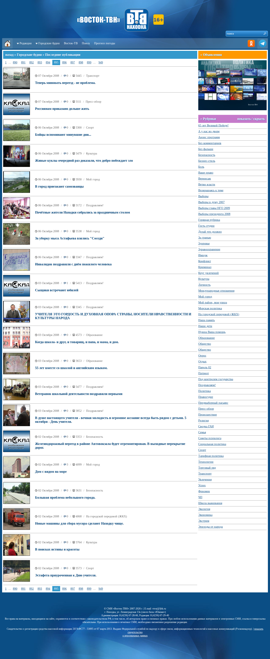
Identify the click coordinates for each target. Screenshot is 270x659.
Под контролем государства (215, 379)
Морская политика (210, 308)
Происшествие (207, 414)
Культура (91, 153)
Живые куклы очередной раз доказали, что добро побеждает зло (84, 160)
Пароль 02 (204, 367)
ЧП (200, 497)
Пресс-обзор (93, 101)
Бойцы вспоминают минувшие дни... (63, 134)
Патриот (203, 373)
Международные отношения (216, 290)
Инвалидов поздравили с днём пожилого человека (73, 264)
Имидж (203, 255)
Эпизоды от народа (210, 526)
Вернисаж (204, 178)
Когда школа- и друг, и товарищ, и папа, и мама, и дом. (77, 342)
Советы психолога (209, 438)
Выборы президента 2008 (214, 214)
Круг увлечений (208, 273)
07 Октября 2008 (48, 75)
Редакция (25, 43)
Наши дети (205, 326)
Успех (202, 485)
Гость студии (206, 225)
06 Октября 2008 (48, 127)
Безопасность (94, 436)
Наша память (206, 320)
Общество (204, 343)
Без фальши (205, 149)
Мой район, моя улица (212, 302)
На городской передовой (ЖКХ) (106, 516)
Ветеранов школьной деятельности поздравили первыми (78, 394)
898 (81, 62)
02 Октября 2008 (48, 436)
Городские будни (49, 43)
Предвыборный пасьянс (213, 402)
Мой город (93, 179)
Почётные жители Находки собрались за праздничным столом (82, 212)
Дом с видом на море (51, 471)
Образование (94, 335)
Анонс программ (209, 137)
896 (64, 62)
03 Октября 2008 (48, 283)
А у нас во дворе (209, 131)
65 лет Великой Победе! (213, 125)
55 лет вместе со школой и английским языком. (71, 368)
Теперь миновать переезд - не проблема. (65, 83)
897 (72, 62)
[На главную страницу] (7, 47)
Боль (201, 166)
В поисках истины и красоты (57, 549)
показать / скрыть (251, 119)
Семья (202, 432)
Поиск (86, 43)
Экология (204, 509)
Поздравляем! (95, 205)
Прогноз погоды (104, 43)
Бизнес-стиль (206, 160)
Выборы (203, 196)
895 (56, 62)
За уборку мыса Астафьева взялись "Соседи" (69, 238)
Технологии (205, 461)
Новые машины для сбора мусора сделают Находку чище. (79, 523)
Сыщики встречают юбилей (56, 290)
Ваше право (205, 172)
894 (48, 62)
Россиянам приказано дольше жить (62, 108)
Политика (204, 391)
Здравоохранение (209, 249)
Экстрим (203, 520)
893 (40, 62)
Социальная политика (212, 444)
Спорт (90, 127)
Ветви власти (206, 184)
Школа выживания (210, 503)
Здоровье (204, 243)
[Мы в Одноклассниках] (251, 47)
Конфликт (204, 261)
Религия (203, 420)
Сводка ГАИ (206, 426)
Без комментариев (209, 143)
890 (15, 62)
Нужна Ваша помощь (211, 332)
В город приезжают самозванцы (59, 186)
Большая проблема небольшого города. (65, 497)
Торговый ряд (207, 467)
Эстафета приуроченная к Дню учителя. (65, 575)
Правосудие (205, 397)
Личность (204, 284)
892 (31, 62)
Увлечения (205, 479)
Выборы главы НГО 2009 (214, 208)
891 (23, 62)
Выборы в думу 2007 (211, 202)
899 (89, 62)
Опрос (202, 355)
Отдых (202, 361)
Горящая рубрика (209, 219)
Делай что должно (210, 231)
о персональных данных (135, 635)
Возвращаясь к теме (210, 190)
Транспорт (92, 75)
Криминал (204, 267)
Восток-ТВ (71, 43)
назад (9, 54)
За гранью (204, 237)
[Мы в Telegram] (262, 47)
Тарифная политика (211, 456)
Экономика (205, 515)
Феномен (204, 491)
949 (101, 62)
